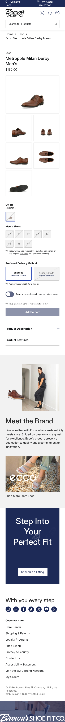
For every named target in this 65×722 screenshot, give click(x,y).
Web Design (12, 693)
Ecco (8, 52)
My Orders (12, 677)
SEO (24, 693)
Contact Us (13, 658)
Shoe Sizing (13, 645)
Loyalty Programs (17, 639)
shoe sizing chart (46, 251)
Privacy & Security (17, 652)
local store (24, 253)
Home (9, 34)
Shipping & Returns (18, 633)
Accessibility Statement (21, 664)
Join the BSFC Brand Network (25, 670)
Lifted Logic (38, 693)
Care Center (13, 627)
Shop (21, 34)
